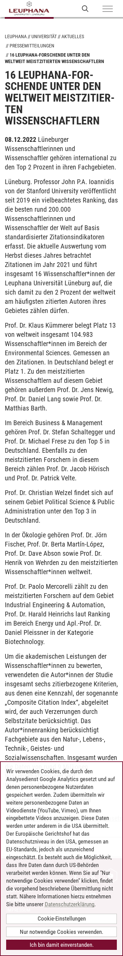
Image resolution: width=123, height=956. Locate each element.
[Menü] (107, 9)
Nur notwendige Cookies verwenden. (61, 931)
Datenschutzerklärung (69, 904)
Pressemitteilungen (32, 45)
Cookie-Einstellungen (62, 918)
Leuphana (16, 36)
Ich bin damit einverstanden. (62, 944)
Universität (44, 36)
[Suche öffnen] (85, 8)
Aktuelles (73, 36)
